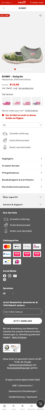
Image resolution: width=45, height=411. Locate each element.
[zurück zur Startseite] (21, 2)
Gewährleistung (17, 396)
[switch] (15, 350)
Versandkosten (26, 88)
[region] (22, 42)
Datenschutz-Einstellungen (22, 391)
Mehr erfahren (19, 337)
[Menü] (19, 345)
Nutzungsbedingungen (18, 367)
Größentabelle (31, 111)
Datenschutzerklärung (20, 364)
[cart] (40, 404)
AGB (14, 385)
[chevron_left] (4, 8)
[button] (37, 2)
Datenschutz (25, 385)
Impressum (32, 396)
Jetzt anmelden (22, 320)
